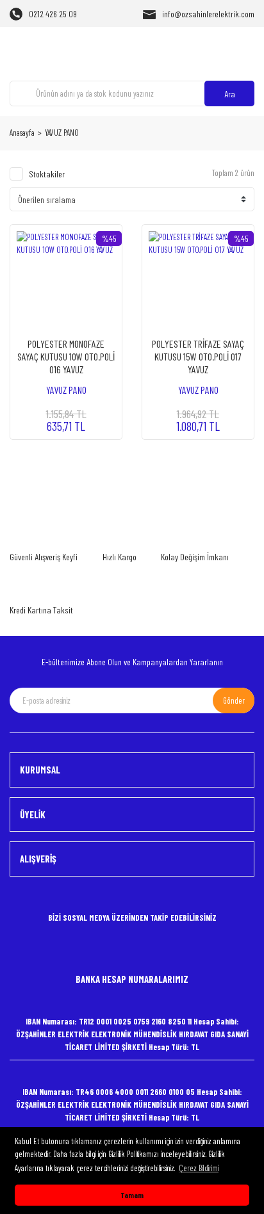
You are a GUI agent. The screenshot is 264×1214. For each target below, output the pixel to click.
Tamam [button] (132, 1194)
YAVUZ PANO (62, 132)
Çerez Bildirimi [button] (199, 1168)
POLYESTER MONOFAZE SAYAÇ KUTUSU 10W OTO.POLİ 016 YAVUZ (66, 356)
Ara (229, 93)
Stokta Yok (66, 412)
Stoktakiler (47, 173)
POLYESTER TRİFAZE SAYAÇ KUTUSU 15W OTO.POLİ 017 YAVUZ (198, 356)
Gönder (234, 700)
